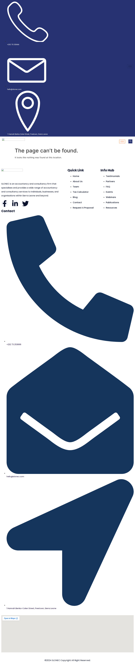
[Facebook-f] (4, 203)
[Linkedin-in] (15, 203)
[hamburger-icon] (130, 66)
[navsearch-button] (130, 141)
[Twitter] (25, 203)
